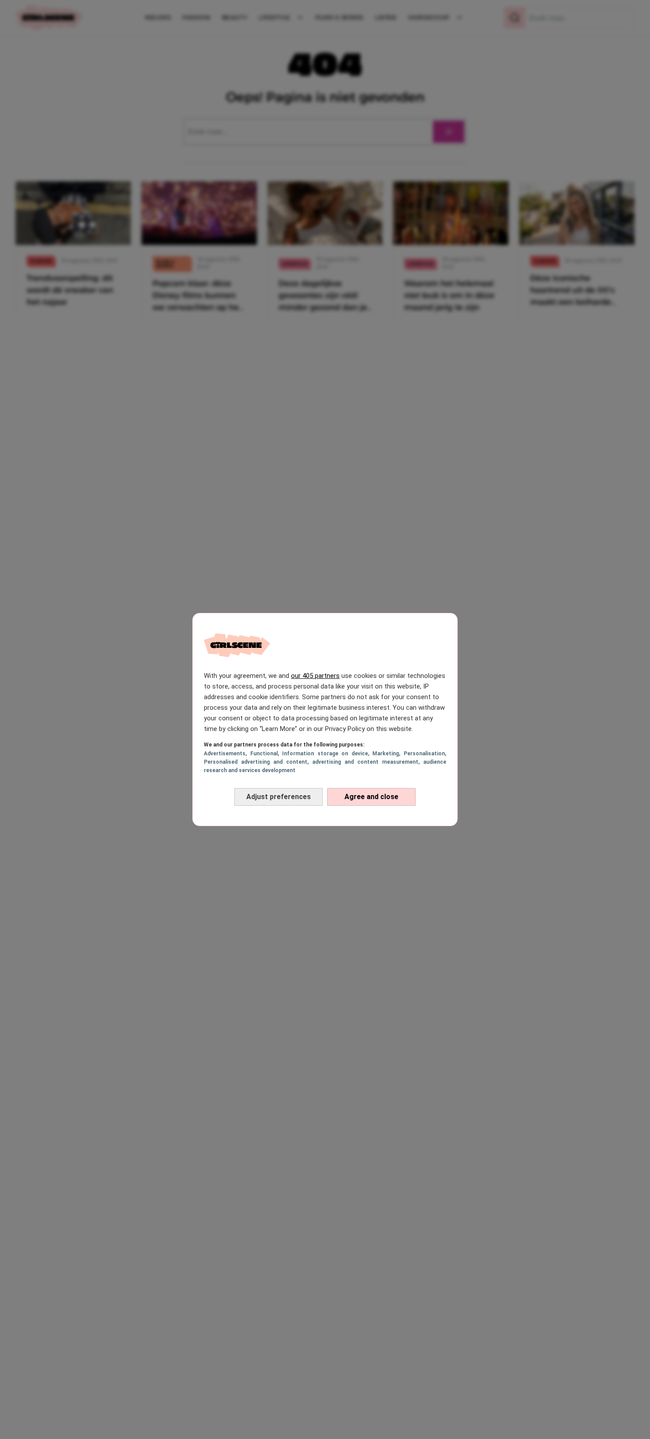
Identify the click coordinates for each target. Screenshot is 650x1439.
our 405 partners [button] (315, 676)
